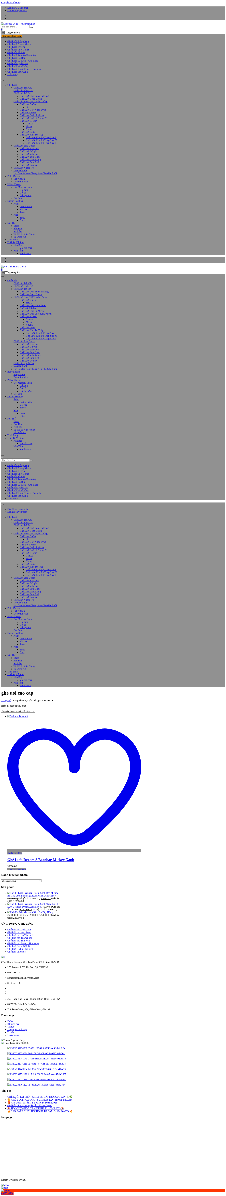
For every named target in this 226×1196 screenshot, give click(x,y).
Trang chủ (6, 700)
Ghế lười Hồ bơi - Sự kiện (20, 949)
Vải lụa (23, 209)
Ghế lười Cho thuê (16, 951)
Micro (29, 126)
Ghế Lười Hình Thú (23, 90)
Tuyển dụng (13, 1035)
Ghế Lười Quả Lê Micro (32, 115)
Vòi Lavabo (25, 253)
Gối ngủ (24, 190)
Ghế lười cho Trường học (19, 938)
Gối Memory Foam (23, 187)
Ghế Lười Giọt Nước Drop (33, 109)
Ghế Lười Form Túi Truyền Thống (31, 101)
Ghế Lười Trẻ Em (16, 47)
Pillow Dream (14, 184)
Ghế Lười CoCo (28, 104)
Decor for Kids (21, 181)
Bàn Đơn (18, 228)
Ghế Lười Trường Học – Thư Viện (24, 69)
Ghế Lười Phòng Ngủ (18, 41)
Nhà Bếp (18, 245)
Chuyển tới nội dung (11, 2)
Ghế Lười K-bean (28, 121)
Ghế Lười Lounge (28, 165)
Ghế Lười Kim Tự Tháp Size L (41, 143)
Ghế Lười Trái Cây (23, 87)
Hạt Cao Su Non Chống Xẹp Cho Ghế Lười (35, 173)
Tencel (23, 212)
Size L (29, 107)
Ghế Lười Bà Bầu (16, 52)
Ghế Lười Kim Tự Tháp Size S (41, 137)
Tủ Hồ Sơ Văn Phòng (24, 234)
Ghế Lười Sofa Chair (30, 156)
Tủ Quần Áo (20, 237)
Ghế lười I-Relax (28, 112)
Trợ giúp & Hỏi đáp (17, 1029)
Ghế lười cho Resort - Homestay (23, 943)
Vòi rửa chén (26, 248)
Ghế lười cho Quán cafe (19, 929)
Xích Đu (18, 231)
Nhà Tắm (18, 250)
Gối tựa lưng (26, 195)
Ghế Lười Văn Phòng (18, 66)
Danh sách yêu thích (17, 10)
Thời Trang (12, 74)
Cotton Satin (26, 206)
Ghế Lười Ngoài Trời (24, 167)
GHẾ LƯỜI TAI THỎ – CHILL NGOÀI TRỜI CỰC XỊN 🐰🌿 (39, 1097)
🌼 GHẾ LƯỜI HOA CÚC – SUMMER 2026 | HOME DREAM (39, 1099)
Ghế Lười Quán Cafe (17, 63)
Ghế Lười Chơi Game (18, 49)
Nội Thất (11, 223)
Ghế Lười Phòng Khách (19, 44)
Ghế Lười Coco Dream (31, 98)
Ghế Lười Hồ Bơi (16, 58)
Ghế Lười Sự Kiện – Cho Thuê (22, 60)
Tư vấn (10, 1032)
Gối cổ (23, 192)
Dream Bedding (15, 201)
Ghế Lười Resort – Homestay (21, 55)
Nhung (29, 129)
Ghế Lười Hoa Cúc (29, 148)
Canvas (29, 123)
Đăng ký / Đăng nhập (17, 7)
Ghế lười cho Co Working (20, 935)
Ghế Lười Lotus (27, 132)
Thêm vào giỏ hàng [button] (16, 869)
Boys (22, 217)
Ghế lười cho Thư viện (18, 940)
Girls (22, 220)
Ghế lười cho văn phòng (19, 932)
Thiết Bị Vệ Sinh (15, 242)
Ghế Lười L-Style (28, 151)
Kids (16, 214)
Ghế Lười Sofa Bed (29, 162)
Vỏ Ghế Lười (20, 170)
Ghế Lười (12, 85)
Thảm (16, 225)
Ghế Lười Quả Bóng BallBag (34, 96)
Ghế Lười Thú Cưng (17, 71)
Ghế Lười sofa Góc (29, 154)
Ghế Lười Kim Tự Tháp (31, 134)
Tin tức (10, 1026)
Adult (16, 203)
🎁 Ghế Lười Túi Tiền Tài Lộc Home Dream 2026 (32, 1102)
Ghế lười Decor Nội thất (19, 946)
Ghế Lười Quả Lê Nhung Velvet (35, 118)
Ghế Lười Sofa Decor (24, 145)
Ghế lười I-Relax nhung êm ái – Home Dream (29, 1105)
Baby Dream (13, 176)
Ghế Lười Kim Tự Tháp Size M (41, 140)
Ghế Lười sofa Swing (30, 159)
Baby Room (19, 179)
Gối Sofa (18, 198)
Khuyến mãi (13, 1024)
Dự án (10, 1021)
